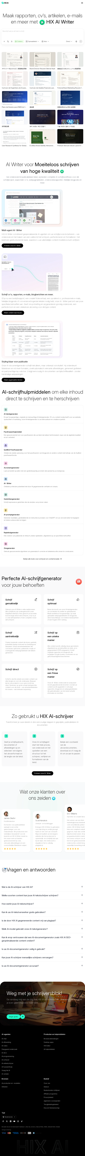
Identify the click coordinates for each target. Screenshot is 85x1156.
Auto (45, 41)
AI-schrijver (5, 1060)
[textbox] (42, 34)
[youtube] (14, 1121)
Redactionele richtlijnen (52, 1090)
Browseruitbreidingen (51, 1039)
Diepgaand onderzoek (9, 1049)
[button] (42, 887)
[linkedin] (11, 1121)
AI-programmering (8, 1056)
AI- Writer (7, 483)
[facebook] (3, 1121)
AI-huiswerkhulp (7, 1067)
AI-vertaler (5, 1074)
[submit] (80, 41)
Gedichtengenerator (12, 499)
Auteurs (46, 1087)
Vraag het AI (6, 1070)
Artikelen (5, 1087)
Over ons (47, 1083)
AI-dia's (4, 1053)
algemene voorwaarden (52, 1101)
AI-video (4, 1046)
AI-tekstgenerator (11, 414)
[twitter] (7, 1121)
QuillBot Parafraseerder (13, 450)
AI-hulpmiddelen (49, 1049)
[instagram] (18, 1121)
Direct (68, 41)
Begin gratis (13, 1017)
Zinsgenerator (9, 548)
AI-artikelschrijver (7, 1063)
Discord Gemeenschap (52, 1108)
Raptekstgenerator (11, 533)
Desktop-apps (48, 1042)
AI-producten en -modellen (11, 1083)
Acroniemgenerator (11, 468)
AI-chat (4, 1039)
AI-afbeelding (6, 1042)
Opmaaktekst (32, 41)
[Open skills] (11, 41)
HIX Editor (47, 1046)
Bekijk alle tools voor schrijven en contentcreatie (41, 559)
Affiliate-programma (50, 1094)
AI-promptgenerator (12, 515)
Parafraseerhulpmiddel (13, 432)
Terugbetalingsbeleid (51, 1104)
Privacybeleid (48, 1097)
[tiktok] (22, 1121)
